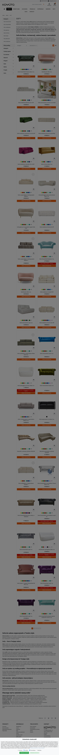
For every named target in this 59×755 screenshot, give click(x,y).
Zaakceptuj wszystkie (24, 752)
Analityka (26, 750)
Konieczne (20, 750)
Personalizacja (32, 750)
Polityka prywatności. (34, 747)
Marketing (39, 750)
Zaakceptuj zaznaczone (34, 752)
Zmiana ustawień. (41, 747)
